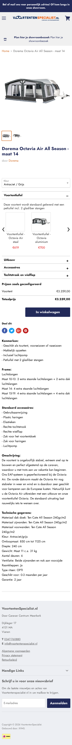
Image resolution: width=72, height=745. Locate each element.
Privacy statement (12, 655)
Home (5, 51)
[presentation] (3, 229)
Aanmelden (58, 703)
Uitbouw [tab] (9, 260)
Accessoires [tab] (12, 267)
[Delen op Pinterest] (25, 330)
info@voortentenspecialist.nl (20, 644)
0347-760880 (12, 639)
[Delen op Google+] (18, 330)
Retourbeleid (9, 660)
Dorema (13, 161)
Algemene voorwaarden (16, 651)
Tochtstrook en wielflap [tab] (19, 275)
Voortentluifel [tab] (13, 195)
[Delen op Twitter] (11, 330)
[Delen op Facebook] (4, 330)
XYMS (22, 728)
